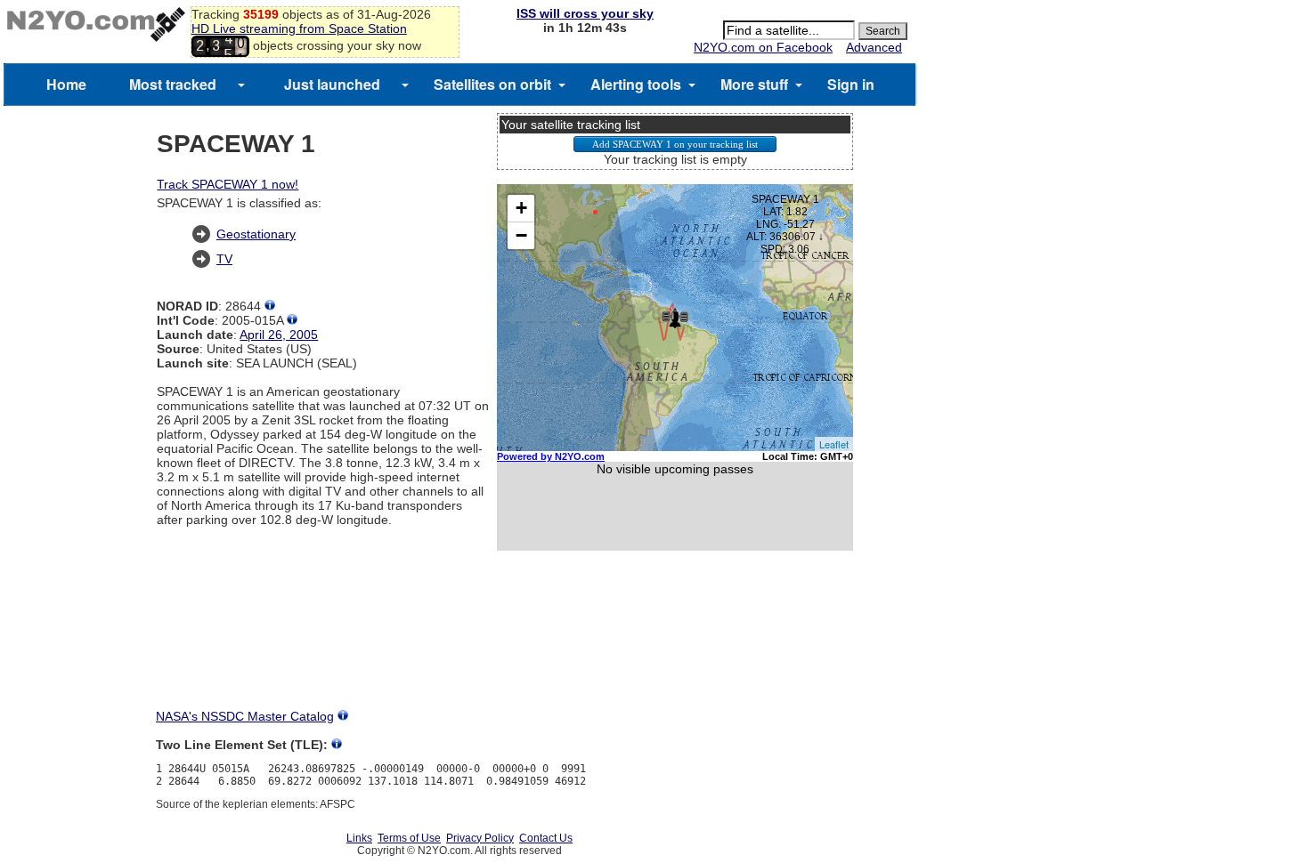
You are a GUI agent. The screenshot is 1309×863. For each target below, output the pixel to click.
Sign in (850, 84)
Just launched (332, 84)
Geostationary (256, 234)
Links (359, 838)
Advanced (874, 47)
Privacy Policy (480, 838)
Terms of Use (409, 838)
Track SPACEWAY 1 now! (227, 184)
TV (224, 259)
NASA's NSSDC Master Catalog (245, 716)
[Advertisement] (675, 645)
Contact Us (546, 838)
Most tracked (172, 84)
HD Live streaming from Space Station (299, 28)
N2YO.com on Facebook (763, 47)
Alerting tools (635, 84)
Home (66, 84)
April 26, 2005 (279, 334)
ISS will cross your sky (585, 13)
